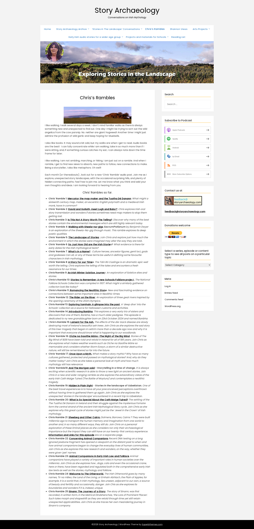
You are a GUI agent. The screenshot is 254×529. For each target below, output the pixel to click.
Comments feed (174, 299)
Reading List (178, 37)
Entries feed (171, 292)
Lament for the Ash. (82, 322)
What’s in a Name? (79, 251)
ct (102, 279)
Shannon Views (179, 29)
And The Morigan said (81, 368)
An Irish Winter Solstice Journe (86, 272)
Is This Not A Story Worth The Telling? (90, 219)
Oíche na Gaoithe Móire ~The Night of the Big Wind (99, 336)
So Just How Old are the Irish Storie (89, 244)
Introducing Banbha (80, 311)
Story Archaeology (127, 10)
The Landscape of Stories (83, 237)
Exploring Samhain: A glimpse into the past (94, 304)
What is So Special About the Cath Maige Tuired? (98, 399)
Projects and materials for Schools (146, 37)
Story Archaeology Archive (71, 29)
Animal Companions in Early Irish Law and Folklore (99, 456)
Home (47, 29)
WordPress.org (173, 306)
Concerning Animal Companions (88, 438)
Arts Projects (200, 29)
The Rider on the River (82, 297)
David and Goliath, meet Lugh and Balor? (92, 209)
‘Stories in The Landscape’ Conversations (116, 29)
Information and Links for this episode (71, 435)
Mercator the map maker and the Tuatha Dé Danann (99, 198)
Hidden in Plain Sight (81, 385)
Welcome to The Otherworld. (86, 473)
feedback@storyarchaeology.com (185, 211)
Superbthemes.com (152, 524)
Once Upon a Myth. (80, 354)
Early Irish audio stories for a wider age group (95, 37)
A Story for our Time (80, 262)
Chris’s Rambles (155, 29)
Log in (168, 286)
